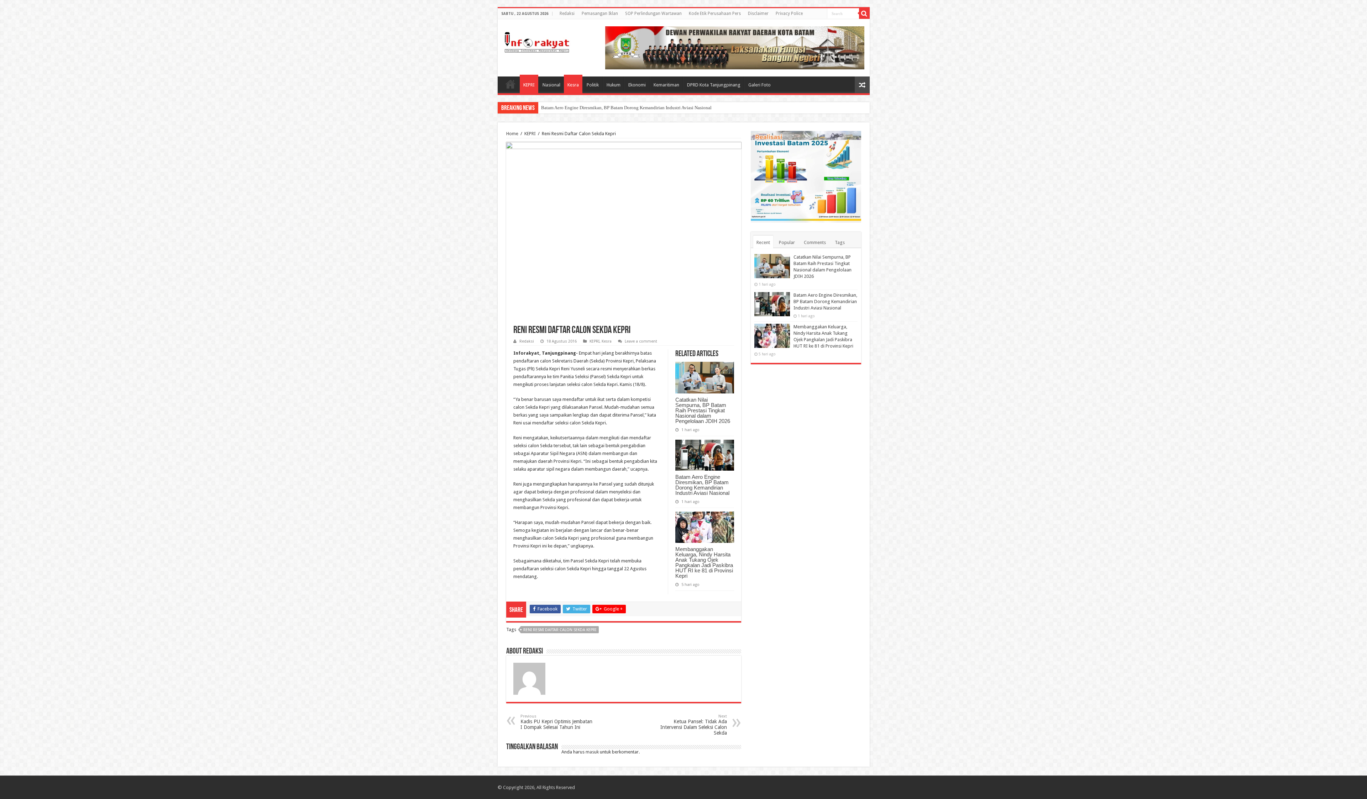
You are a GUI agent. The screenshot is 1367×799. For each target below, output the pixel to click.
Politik (593, 85)
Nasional (551, 85)
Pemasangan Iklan (600, 13)
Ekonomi (637, 85)
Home (510, 83)
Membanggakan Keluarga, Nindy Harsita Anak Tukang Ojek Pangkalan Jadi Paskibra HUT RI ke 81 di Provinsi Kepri (704, 562)
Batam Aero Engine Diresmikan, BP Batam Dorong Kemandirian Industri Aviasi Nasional (626, 107)
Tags (840, 242)
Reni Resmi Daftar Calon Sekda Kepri (559, 630)
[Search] (864, 13)
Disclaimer (758, 13)
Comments (815, 242)
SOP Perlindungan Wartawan (653, 13)
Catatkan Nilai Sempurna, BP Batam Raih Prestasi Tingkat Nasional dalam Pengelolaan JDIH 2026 (702, 410)
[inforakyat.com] (537, 40)
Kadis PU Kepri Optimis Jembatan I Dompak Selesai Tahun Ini (556, 722)
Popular (787, 242)
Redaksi (567, 13)
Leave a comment (641, 341)
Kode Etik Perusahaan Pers (715, 13)
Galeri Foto (759, 85)
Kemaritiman (666, 85)
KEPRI (529, 85)
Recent (763, 242)
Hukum (613, 85)
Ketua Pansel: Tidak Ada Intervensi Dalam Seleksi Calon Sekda (693, 725)
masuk (592, 752)
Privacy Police (789, 13)
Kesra (573, 85)
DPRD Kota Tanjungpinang (713, 85)
